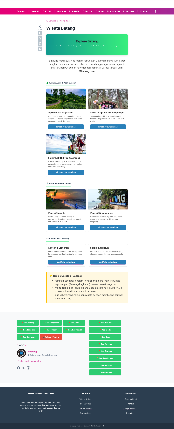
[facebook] (40, 33)
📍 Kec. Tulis (74, 323)
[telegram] (40, 49)
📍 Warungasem (105, 365)
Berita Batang (86, 408)
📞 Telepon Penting (51, 337)
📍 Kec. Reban (105, 337)
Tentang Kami (131, 399)
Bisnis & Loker (86, 413)
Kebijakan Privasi (130, 408)
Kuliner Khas (85, 404)
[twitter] (40, 38)
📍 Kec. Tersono (105, 344)
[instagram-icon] (28, 368)
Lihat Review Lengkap (66, 127)
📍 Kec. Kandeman (51, 323)
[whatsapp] (40, 43)
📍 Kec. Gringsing (28, 337)
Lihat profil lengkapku (30, 361)
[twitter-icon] (23, 368)
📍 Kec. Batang (28, 323)
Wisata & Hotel (85, 399)
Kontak (131, 404)
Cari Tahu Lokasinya (66, 262)
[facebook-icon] (18, 368)
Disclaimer (130, 413)
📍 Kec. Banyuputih (74, 330)
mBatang (32, 351)
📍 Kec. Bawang (105, 351)
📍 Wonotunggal (105, 372)
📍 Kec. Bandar (105, 323)
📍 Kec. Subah (51, 330)
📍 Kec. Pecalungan (105, 358)
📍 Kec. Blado (105, 330)
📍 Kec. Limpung (28, 330)
